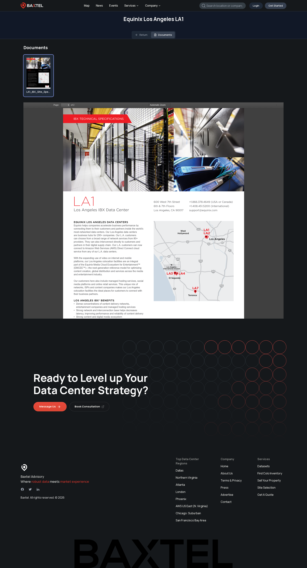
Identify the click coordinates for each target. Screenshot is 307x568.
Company (151, 5)
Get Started (275, 5)
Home (224, 466)
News (99, 5)
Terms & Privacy (231, 480)
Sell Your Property (269, 480)
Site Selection (266, 488)
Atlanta (180, 485)
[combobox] (222, 5)
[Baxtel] (32, 5)
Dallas (180, 470)
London (180, 492)
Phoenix (181, 499)
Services (130, 5)
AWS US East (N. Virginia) (192, 506)
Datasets (263, 466)
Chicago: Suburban (188, 513)
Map (87, 5)
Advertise (227, 495)
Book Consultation (87, 406)
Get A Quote (265, 495)
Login (256, 5)
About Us (227, 473)
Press (224, 488)
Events (113, 5)
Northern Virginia (186, 478)
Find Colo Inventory (269, 473)
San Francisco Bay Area (191, 520)
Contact (226, 502)
